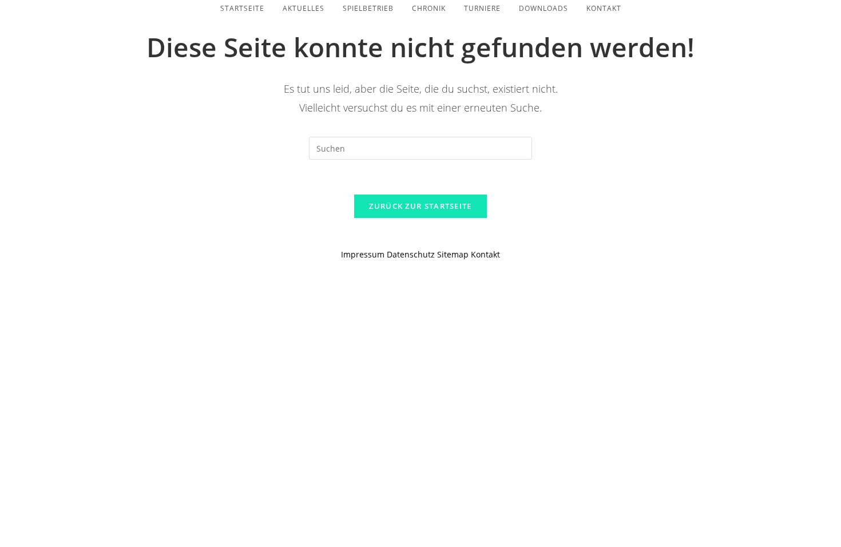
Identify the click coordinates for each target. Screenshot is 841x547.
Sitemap (453, 254)
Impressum (362, 254)
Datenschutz (412, 254)
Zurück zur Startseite (420, 206)
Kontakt (485, 254)
